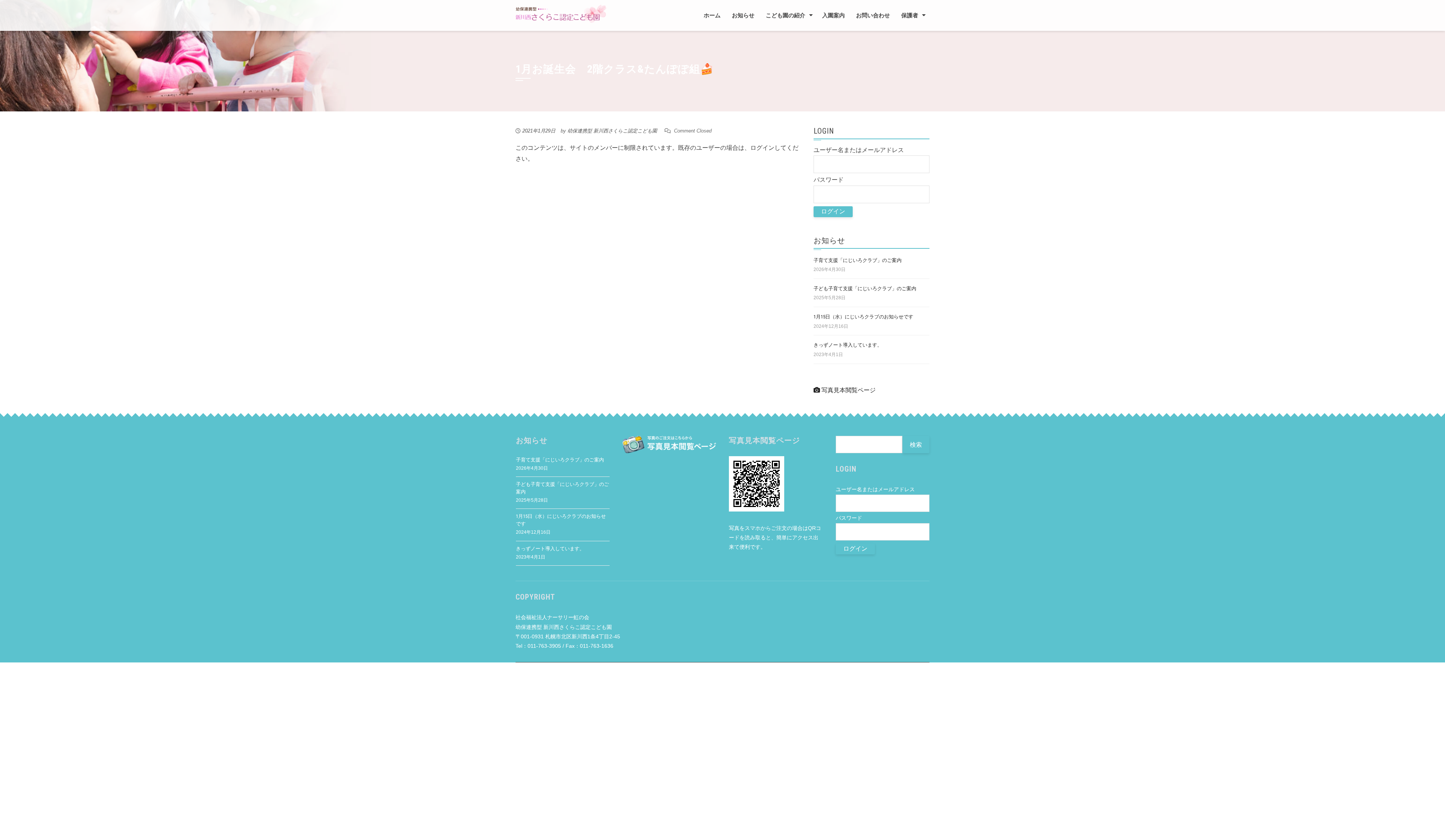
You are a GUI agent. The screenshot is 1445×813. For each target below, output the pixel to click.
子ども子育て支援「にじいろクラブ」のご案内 (865, 288)
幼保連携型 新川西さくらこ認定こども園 (612, 131)
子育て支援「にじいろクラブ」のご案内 (858, 260)
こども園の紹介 (785, 15)
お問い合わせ (873, 15)
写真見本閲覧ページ (848, 390)
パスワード (829, 180)
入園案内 (833, 15)
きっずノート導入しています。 (848, 345)
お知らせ (743, 15)
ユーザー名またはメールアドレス (859, 150)
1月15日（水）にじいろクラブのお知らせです (863, 317)
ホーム (712, 15)
